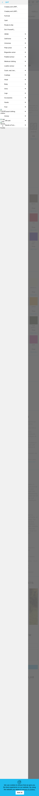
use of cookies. (29, 789)
